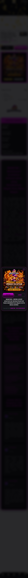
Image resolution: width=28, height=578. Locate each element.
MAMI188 (12, 308)
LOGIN (20, 295)
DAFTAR (8, 295)
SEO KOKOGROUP (20, 308)
